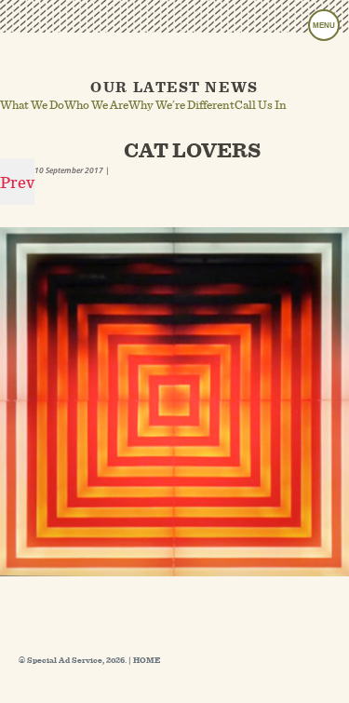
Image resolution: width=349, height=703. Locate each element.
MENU (324, 25)
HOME (146, 660)
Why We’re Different (181, 104)
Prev (17, 181)
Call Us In (261, 104)
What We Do (32, 104)
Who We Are (96, 104)
